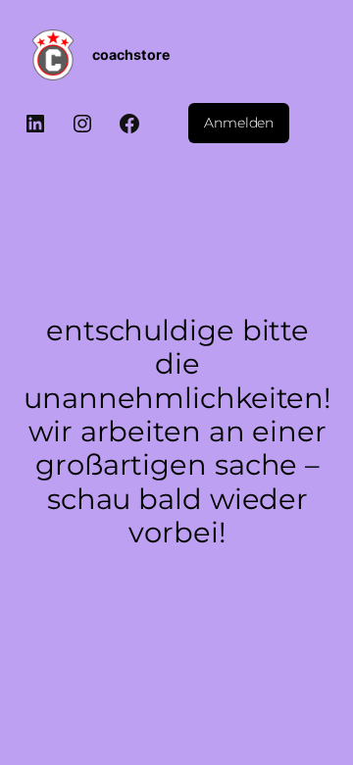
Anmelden (239, 122)
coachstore (131, 54)
